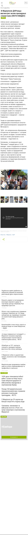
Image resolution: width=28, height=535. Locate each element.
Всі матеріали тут (14, 437)
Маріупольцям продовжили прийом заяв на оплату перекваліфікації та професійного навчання (13, 366)
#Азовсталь (3, 234)
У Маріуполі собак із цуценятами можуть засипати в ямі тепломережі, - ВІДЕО (14, 356)
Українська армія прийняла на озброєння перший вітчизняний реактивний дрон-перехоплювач (12, 292)
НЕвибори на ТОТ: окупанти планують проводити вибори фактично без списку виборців (12, 347)
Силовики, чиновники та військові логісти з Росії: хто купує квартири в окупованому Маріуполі (13, 409)
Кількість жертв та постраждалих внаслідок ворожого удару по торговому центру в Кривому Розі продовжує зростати (13, 302)
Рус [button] (26, 2)
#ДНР (13, 234)
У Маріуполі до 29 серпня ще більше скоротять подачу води (13, 400)
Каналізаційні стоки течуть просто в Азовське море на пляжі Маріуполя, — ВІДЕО (14, 326)
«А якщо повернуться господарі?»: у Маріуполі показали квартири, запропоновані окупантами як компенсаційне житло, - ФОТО (13, 336)
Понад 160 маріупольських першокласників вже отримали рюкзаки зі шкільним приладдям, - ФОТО (13, 392)
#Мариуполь (9, 234)
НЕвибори (7, 426)
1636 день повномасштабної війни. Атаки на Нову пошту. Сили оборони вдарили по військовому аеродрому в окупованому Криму (12, 380)
